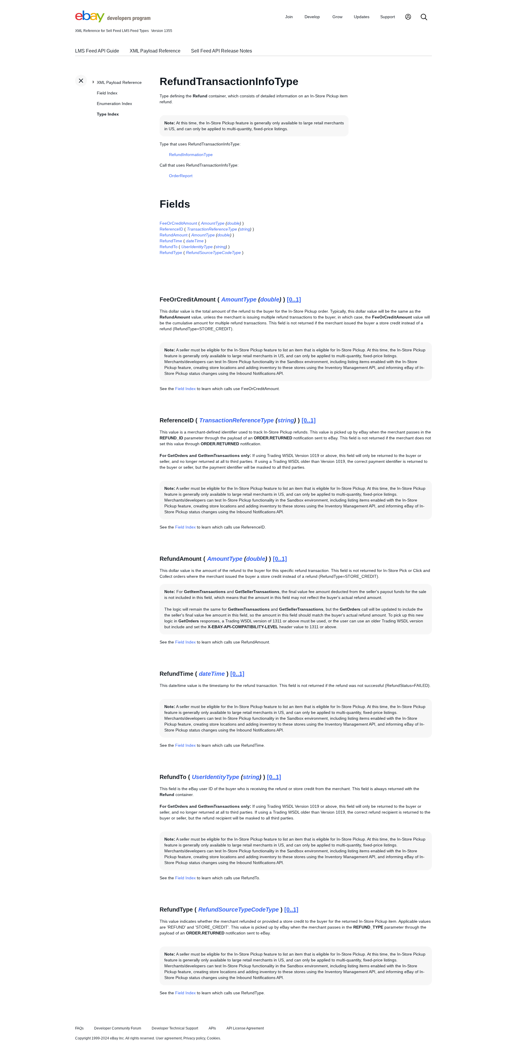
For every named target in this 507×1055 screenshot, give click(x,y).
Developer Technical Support (175, 1028)
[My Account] (408, 17)
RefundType (171, 252)
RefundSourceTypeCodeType (213, 252)
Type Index (108, 114)
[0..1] (294, 299)
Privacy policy (194, 1038)
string (245, 229)
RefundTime (171, 240)
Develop (312, 16)
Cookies (213, 1038)
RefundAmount (173, 235)
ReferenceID (171, 229)
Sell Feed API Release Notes (221, 50)
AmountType (212, 223)
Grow (337, 16)
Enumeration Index (114, 103)
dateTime (195, 240)
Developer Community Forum (117, 1028)
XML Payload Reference (155, 50)
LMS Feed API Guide (97, 50)
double (233, 223)
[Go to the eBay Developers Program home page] (113, 20)
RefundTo (169, 246)
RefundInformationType (191, 154)
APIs (212, 1028)
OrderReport (180, 175)
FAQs (79, 1028)
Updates (361, 16)
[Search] (424, 17)
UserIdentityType (197, 246)
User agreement (169, 1038)
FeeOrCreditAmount (178, 223)
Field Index (107, 93)
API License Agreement (245, 1028)
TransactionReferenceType (212, 229)
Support (387, 16)
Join (289, 16)
